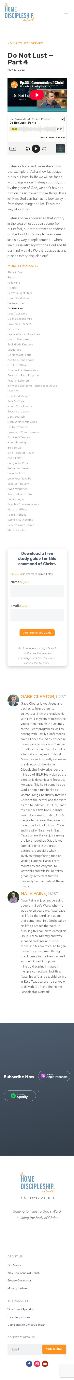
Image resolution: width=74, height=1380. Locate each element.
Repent (12, 277)
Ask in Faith (14, 458)
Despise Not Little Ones (22, 422)
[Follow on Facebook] (29, 1364)
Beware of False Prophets (23, 375)
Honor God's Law (18, 298)
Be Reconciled (16, 303)
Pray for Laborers (18, 380)
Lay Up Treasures (18, 339)
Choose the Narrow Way (22, 370)
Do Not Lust (25, 43)
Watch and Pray (17, 509)
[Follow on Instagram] (37, 1364)
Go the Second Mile (19, 318)
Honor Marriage (17, 442)
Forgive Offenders (18, 437)
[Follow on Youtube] (45, 1364)
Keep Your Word (17, 313)
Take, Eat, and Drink (19, 494)
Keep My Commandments (23, 504)
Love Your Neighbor (20, 478)
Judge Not (14, 349)
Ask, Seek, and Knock (20, 360)
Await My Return (17, 489)
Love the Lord (16, 473)
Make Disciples (16, 530)
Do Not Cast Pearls (19, 355)
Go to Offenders (17, 427)
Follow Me (13, 282)
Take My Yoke (15, 401)
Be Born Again (16, 499)
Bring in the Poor (17, 463)
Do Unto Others (17, 365)
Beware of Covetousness (23, 432)
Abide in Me (14, 272)
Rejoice (12, 288)
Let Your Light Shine (20, 293)
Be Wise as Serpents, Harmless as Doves (32, 385)
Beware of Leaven (18, 411)
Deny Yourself (16, 416)
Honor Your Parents (19, 406)
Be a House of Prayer (20, 453)
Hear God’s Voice (18, 396)
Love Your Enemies (19, 324)
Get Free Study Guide (37, 632)
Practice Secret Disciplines (23, 334)
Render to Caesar (18, 468)
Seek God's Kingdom (20, 344)
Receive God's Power (20, 525)
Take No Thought (18, 483)
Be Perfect (14, 329)
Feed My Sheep (16, 514)
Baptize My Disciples (20, 520)
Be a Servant (15, 447)
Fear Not (12, 391)
